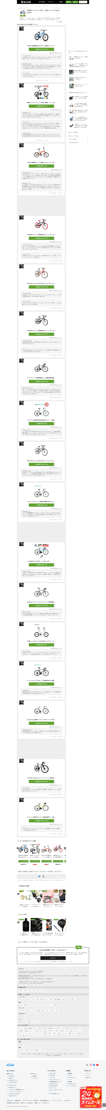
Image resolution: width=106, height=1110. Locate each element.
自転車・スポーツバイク (34, 871)
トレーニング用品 (23, 1028)
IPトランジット (53, 1088)
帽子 (45, 1033)
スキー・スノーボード (31, 1010)
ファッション (37, 1021)
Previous (18, 848)
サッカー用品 (56, 1028)
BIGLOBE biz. (53, 1073)
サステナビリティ (72, 1077)
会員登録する (53, 958)
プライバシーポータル (57, 1100)
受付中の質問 (41, 1)
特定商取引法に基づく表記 (13, 1103)
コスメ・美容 (22, 1035)
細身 (27, 1049)
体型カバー (38, 1049)
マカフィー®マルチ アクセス (56, 1090)
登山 (52, 1010)
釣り (57, 1010)
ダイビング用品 (43, 1030)
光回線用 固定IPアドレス (55, 1081)
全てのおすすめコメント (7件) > (56, 696)
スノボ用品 (56, 1030)
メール (87, 1075)
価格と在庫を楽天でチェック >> (56, 109)
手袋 (55, 1033)
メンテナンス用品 (69, 1030)
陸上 (73, 999)
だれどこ (29, 1053)
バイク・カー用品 (37, 1028)
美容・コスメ (30, 1021)
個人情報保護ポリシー (45, 1100)
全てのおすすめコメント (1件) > (56, 397)
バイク (43, 1010)
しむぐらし (35, 1078)
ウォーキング (22, 999)
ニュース (70, 1079)
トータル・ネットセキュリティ (16, 1091)
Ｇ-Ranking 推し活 (57, 1055)
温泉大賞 (35, 1076)
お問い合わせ (10, 1100)
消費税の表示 (18, 1100)
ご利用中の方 (87, 1071)
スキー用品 (50, 1030)
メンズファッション (77, 1030)
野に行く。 (66, 1053)
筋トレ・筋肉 (39, 999)
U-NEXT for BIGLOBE (14, 1093)
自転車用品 (25, 871)
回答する (75, 1)
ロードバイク (43, 871)
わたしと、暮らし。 (46, 1053)
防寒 (21, 1044)
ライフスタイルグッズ (31, 1035)
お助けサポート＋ (13, 1087)
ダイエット (46, 999)
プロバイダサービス (54, 1079)
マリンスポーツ (22, 1010)
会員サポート (89, 1077)
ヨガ (51, 999)
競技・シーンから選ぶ (74, 136)
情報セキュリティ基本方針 (27, 1103)
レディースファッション (24, 1033)
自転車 (20, 871)
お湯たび (39, 1053)
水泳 (64, 999)
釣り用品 (62, 1030)
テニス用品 (73, 1028)
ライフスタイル (49, 1021)
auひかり (11, 1078)
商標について (38, 1103)
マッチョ (32, 1049)
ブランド (70, 1075)
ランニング (29, 999)
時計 (50, 1033)
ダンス (68, 999)
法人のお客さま (52, 1071)
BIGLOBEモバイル (13, 1080)
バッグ (41, 1033)
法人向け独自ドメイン (55, 1093)
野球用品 (50, 1028)
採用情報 (70, 1081)
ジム (34, 999)
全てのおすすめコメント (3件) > (56, 307)
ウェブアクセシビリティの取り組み (30, 1100)
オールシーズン (58, 871)
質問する (69, 1)
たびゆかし (81, 1053)
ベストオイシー (59, 1053)
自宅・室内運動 (57, 999)
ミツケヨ (76, 1053)
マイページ (83, 1)
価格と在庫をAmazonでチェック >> (55, 52)
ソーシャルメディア (72, 1086)
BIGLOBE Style (71, 1083)
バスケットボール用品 (65, 1028)
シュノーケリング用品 (34, 1030)
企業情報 (68, 1071)
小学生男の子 (50, 871)
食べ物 (79, 1033)
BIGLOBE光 (11, 1076)
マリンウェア (65, 1033)
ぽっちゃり (22, 1049)
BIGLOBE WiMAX (13, 1082)
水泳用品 (26, 1030)
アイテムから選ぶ (73, 139)
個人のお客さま (11, 1071)
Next (65, 848)
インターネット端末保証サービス (16, 1089)
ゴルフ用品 (45, 1028)
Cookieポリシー (67, 1100)
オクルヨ (34, 1053)
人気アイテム (51, 1)
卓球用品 (21, 1030)
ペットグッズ (39, 1035)
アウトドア (62, 1010)
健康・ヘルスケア (23, 1021)
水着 (59, 1033)
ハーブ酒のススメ (48, 1055)
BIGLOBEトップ (46, 1103)
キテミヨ (53, 1053)
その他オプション (13, 1096)
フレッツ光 (52, 1077)
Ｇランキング (23, 1053)
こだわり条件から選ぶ (74, 142)
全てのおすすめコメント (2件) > (56, 192)
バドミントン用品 (80, 1028)
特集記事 (61, 1)
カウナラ (71, 1053)
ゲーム (43, 1021)
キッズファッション (34, 1033)
